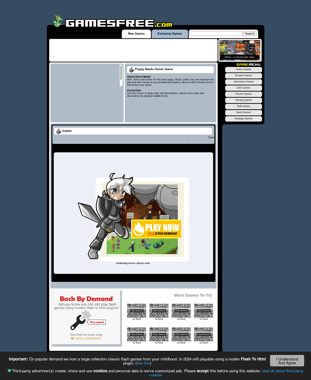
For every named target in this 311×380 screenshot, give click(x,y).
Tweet (211, 137)
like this (143, 363)
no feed (137, 319)
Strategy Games (244, 118)
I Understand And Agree (287, 360)
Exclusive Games (170, 33)
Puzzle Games (243, 93)
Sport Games (243, 112)
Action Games (244, 69)
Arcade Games (243, 75)
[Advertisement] (133, 50)
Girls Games (244, 87)
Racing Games (243, 100)
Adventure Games (244, 81)
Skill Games (243, 106)
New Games (136, 33)
